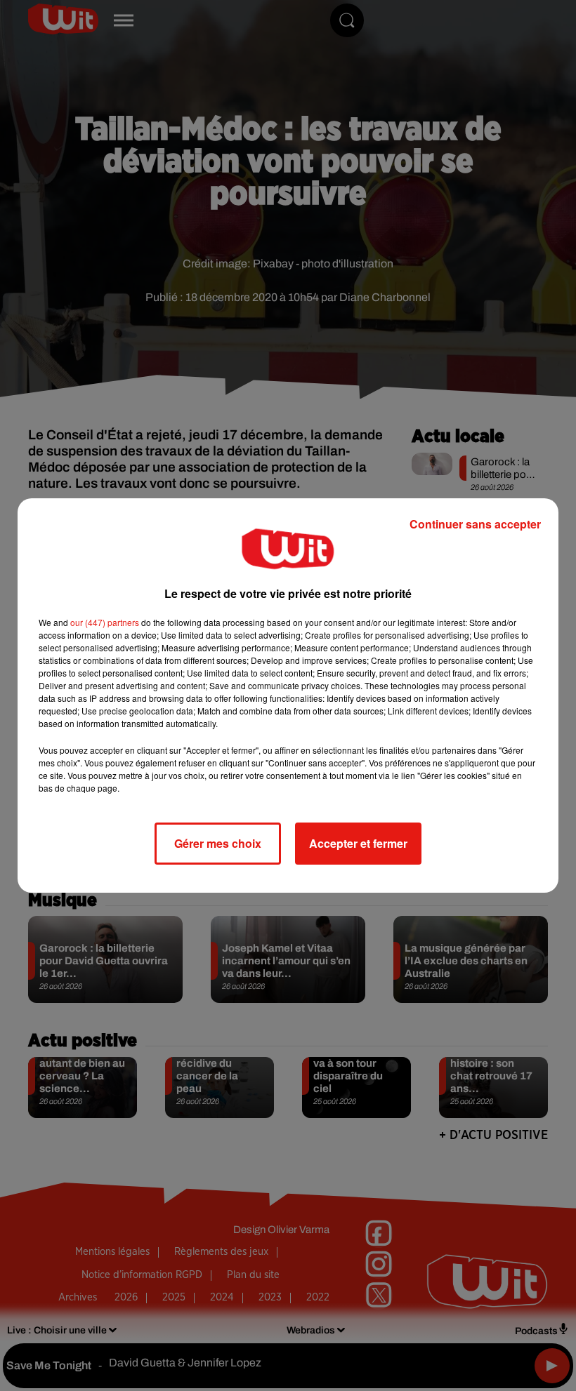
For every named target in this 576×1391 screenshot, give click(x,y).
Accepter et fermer (358, 843)
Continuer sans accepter (475, 524)
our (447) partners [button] (104, 622)
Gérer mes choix (217, 843)
